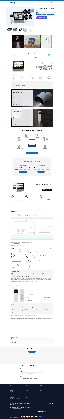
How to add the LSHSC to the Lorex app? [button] (17, 202)
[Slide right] (33, 29)
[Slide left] (6, 29)
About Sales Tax (12, 396)
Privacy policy (25, 417)
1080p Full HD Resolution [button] (18, 97)
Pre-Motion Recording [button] (17, 117)
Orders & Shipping (12, 391)
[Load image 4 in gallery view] (25, 29)
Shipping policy (32, 417)
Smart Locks (26, 361)
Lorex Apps (26, 391)
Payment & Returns (12, 390)
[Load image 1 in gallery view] (9, 29)
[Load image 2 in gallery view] (15, 29)
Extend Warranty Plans (27, 389)
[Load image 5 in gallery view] (30, 29)
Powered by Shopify (18, 417)
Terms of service (28, 417)
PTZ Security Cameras (12, 360)
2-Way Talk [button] (16, 102)
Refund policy (22, 417)
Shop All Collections (31, 351)
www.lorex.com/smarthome (16, 243)
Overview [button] (13, 235)
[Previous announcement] (10, 0)
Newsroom (41, 390)
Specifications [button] (13, 237)
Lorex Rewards (41, 389)
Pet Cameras (26, 360)
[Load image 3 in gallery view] (20, 29)
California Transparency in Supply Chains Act (15, 398)
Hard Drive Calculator (27, 396)
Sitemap (26, 397)
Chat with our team (50, 14)
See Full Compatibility (32, 152)
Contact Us (41, 14)
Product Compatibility (27, 390)
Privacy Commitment (42, 391)
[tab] (15, 77)
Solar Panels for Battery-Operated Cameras (44, 360)
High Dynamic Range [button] (17, 124)
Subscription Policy (12, 389)
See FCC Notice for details (17, 408)
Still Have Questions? (49, 199)
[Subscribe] (21, 412)
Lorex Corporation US (14, 417)
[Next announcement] (53, 0)
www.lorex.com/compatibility (29, 242)
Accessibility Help (12, 397)
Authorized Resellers (42, 396)
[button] (18, 2)
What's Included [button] (14, 238)
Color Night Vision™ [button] (17, 104)
